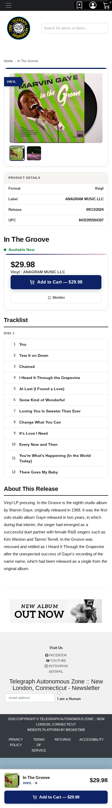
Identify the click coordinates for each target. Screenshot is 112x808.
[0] (107, 6)
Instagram (58, 666)
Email (57, 671)
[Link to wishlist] (79, 6)
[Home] (18, 28)
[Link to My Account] (93, 6)
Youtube (57, 661)
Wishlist (58, 298)
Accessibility (91, 740)
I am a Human (69, 699)
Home (8, 61)
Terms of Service (39, 745)
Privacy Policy (16, 742)
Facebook (57, 655)
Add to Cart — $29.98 (59, 282)
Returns (63, 740)
